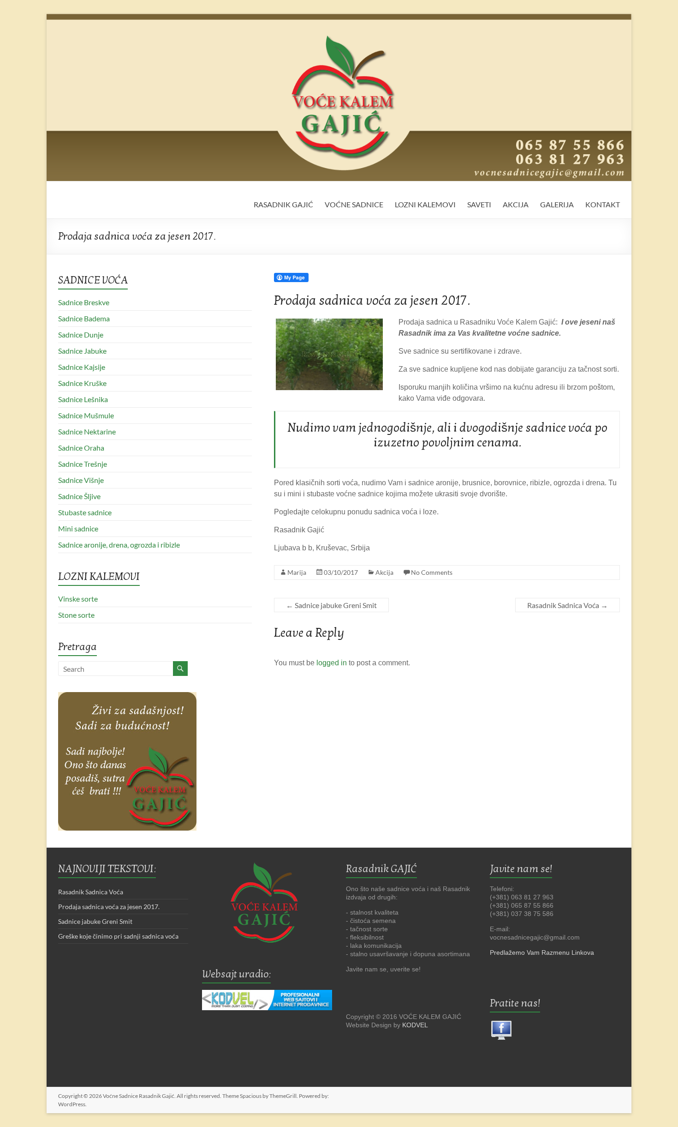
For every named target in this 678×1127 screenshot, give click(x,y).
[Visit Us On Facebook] (501, 1023)
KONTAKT (602, 204)
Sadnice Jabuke (82, 350)
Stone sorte (76, 614)
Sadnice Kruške (82, 383)
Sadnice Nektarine (87, 431)
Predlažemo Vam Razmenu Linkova (542, 952)
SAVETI (479, 204)
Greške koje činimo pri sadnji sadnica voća (118, 936)
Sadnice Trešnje (82, 463)
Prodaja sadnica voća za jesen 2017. (109, 906)
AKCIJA (516, 204)
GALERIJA (557, 204)
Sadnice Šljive (79, 496)
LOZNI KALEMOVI (425, 204)
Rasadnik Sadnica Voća (567, 605)
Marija (296, 572)
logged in (331, 663)
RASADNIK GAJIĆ (283, 204)
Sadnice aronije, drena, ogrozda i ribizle (119, 544)
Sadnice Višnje (81, 480)
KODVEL (415, 1025)
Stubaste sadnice (85, 512)
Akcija (384, 572)
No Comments (431, 572)
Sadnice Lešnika (83, 399)
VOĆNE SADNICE (354, 204)
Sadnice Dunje (80, 334)
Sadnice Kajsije (81, 366)
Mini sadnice (78, 528)
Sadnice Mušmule (86, 415)
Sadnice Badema (84, 318)
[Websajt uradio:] (267, 1000)
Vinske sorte (78, 598)
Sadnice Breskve (83, 302)
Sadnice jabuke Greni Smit (331, 605)
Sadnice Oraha (81, 447)
